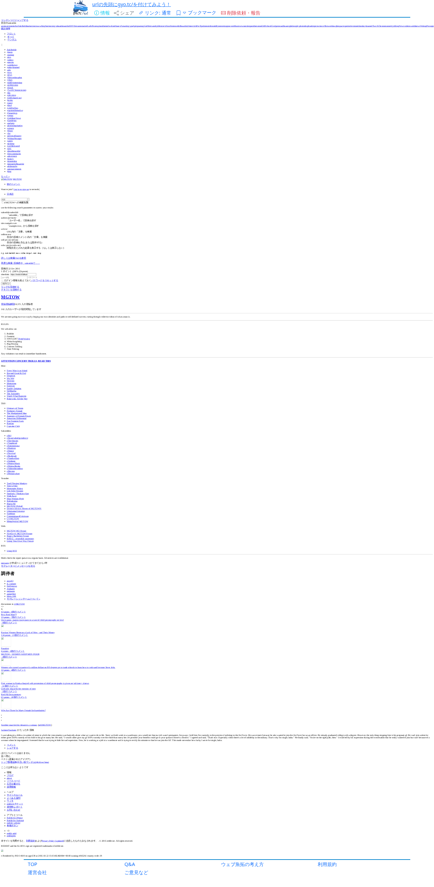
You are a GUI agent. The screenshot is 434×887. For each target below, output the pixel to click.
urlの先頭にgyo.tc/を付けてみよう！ (131, 4)
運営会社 (37, 872)
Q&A (129, 864)
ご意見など (136, 872)
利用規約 (327, 864)
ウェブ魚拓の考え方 (242, 864)
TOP (32, 864)
